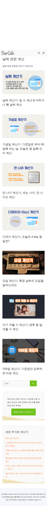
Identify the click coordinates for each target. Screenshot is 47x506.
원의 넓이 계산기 (12, 438)
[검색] (33, 383)
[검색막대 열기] (39, 53)
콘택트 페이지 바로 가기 (23, 412)
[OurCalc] (8, 53)
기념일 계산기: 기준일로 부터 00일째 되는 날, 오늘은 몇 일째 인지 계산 (23, 148)
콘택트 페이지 (10, 497)
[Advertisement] (23, 24)
